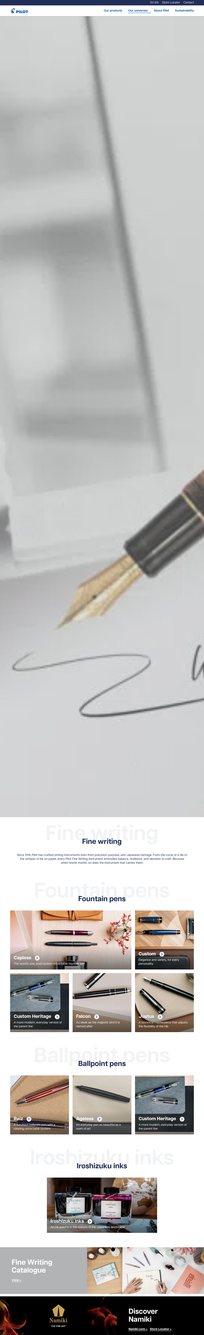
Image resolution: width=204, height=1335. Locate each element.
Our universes (138, 10)
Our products (113, 10)
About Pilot (161, 10)
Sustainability (184, 10)
